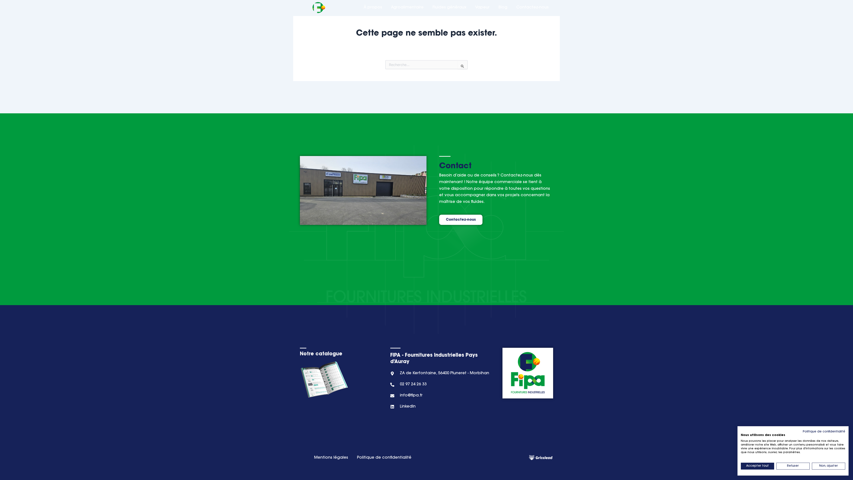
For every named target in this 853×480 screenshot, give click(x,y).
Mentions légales (331, 458)
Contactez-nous (532, 8)
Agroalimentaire (407, 8)
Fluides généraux (449, 8)
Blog (502, 8)
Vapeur (482, 8)
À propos (373, 8)
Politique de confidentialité (384, 458)
